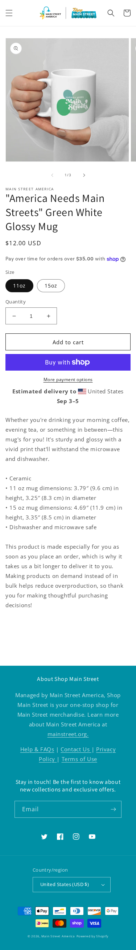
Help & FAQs (37, 749)
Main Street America (58, 936)
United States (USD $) (64, 884)
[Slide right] (84, 175)
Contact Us (76, 749)
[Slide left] (52, 175)
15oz (51, 285)
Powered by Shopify (93, 936)
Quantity (15, 301)
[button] (9, 13)
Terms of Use (79, 759)
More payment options (68, 379)
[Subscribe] (113, 809)
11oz (19, 285)
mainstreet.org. (68, 734)
